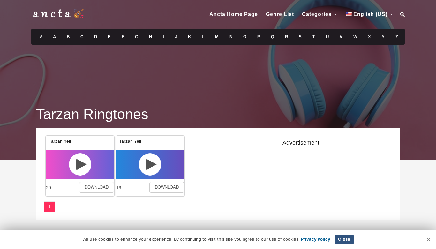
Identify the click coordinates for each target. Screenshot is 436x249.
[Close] (428, 239)
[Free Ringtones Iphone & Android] (58, 16)
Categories (317, 14)
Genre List (280, 14)
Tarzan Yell (60, 141)
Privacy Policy (315, 239)
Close (344, 239)
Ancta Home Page (233, 14)
